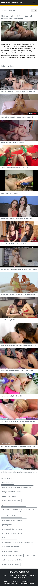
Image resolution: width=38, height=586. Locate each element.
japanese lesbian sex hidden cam (13, 505)
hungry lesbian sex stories (11, 492)
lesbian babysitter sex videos (12, 556)
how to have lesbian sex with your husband (17, 487)
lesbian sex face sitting (10, 551)
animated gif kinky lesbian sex (12, 529)
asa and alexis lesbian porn (11, 516)
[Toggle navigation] (34, 2)
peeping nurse (7, 525)
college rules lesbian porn (11, 500)
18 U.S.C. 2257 (13, 581)
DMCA (5, 581)
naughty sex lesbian (9, 496)
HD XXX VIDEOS (19, 572)
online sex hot (30, 556)
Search (33, 10)
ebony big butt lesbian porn (12, 533)
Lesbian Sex (30, 584)
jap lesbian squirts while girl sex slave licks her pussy (19, 510)
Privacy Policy (24, 581)
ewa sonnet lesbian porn (11, 547)
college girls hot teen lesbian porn (14, 560)
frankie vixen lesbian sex (10, 564)
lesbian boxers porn (9, 538)
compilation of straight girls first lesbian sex (17, 542)
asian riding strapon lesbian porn (14, 520)
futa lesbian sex (7, 483)
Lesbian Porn (20, 584)
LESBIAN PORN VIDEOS (11, 2)
